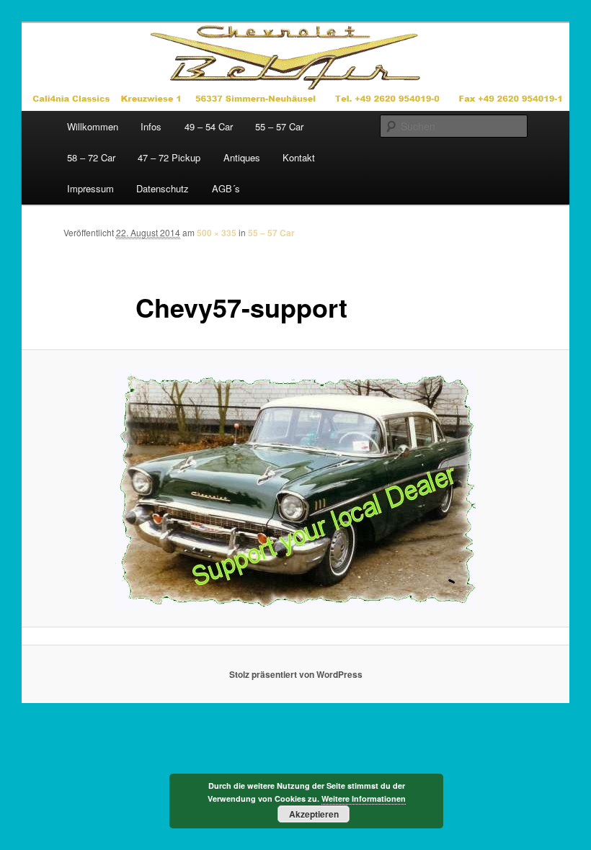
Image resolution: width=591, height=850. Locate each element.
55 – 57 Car (279, 126)
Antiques (241, 157)
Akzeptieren (314, 814)
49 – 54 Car (209, 126)
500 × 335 (216, 232)
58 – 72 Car (91, 157)
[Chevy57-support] (295, 488)
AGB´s (226, 188)
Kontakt (299, 157)
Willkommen (92, 126)
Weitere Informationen (363, 798)
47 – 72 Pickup (169, 157)
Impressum (90, 188)
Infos (151, 126)
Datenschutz (162, 188)
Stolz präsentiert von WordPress (296, 674)
